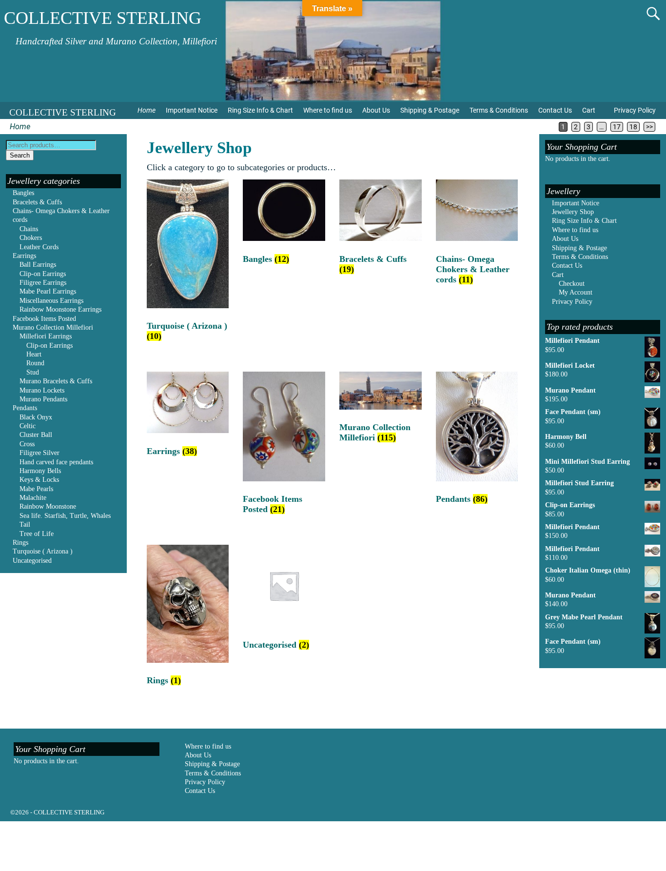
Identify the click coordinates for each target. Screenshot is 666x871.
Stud (32, 372)
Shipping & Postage (429, 110)
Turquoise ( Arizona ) (43, 551)
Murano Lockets (42, 390)
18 (633, 127)
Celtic (28, 426)
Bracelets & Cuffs (37, 202)
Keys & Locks (39, 479)
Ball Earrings (38, 264)
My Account (575, 292)
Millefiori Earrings (46, 336)
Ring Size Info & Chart (260, 110)
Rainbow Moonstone (48, 506)
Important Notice (191, 110)
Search (20, 155)
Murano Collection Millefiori (53, 327)
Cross (27, 444)
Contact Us (555, 110)
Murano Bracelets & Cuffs (56, 381)
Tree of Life (37, 533)
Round (35, 363)
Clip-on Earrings (43, 273)
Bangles (23, 193)
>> (649, 127)
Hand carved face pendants (56, 462)
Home (146, 110)
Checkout (572, 283)
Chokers (31, 237)
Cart (588, 110)
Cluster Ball (36, 434)
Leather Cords (39, 247)
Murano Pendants (43, 399)
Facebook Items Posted (44, 318)
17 (617, 127)
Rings (20, 542)
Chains (29, 229)
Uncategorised (32, 560)
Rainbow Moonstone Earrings (60, 309)
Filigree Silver (39, 452)
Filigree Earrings (43, 282)
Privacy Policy (635, 110)
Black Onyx (36, 417)
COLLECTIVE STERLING (102, 18)
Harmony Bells (40, 471)
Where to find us (327, 110)
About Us (376, 110)
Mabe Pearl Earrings (48, 291)
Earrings (24, 255)
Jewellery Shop (573, 212)
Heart (33, 354)
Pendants (25, 408)
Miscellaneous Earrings (51, 300)
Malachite (33, 497)
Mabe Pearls (36, 489)
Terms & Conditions (499, 110)
